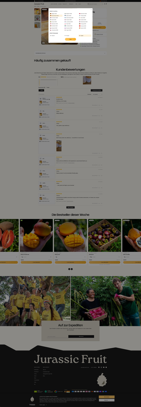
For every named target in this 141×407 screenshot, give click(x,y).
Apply (70, 39)
